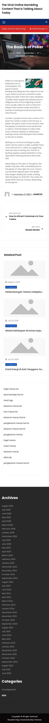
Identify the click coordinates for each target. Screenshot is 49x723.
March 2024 (7, 601)
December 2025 (9, 536)
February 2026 (8, 528)
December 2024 (9, 566)
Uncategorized (11, 287)
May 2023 (6, 639)
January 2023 (8, 646)
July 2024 (6, 585)
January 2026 (8, 532)
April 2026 (6, 521)
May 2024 (6, 593)
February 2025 (8, 559)
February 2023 (8, 642)
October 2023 (8, 620)
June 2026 (6, 513)
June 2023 (6, 635)
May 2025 (6, 547)
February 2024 (8, 604)
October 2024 (8, 574)
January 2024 (8, 608)
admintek (37, 194)
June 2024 (6, 589)
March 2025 (7, 555)
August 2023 (7, 627)
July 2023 (6, 631)
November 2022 (9, 654)
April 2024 (6, 597)
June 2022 (6, 673)
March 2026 (7, 525)
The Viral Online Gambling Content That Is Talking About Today (22, 9)
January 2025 (8, 563)
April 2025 (6, 551)
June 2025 (6, 544)
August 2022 (7, 665)
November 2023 (9, 616)
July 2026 (6, 509)
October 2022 (8, 658)
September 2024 (10, 578)
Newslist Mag (14, 719)
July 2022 (6, 669)
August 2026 (7, 506)
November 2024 (9, 570)
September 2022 (9, 662)
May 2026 (6, 517)
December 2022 (9, 650)
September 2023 (9, 623)
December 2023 (9, 612)
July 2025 (6, 540)
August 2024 (7, 582)
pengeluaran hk (9, 703)
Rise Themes (36, 719)
